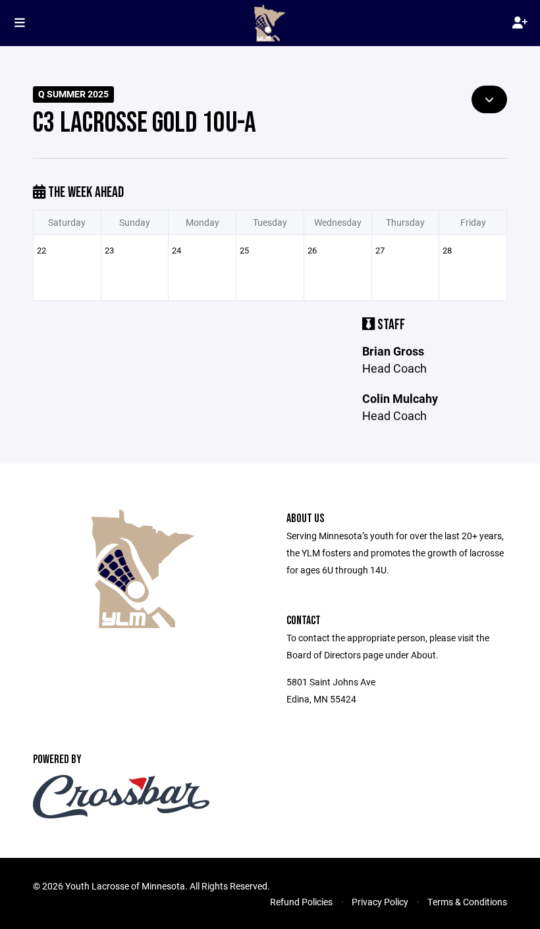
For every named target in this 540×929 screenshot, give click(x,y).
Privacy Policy (380, 901)
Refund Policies (301, 901)
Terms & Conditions (467, 901)
